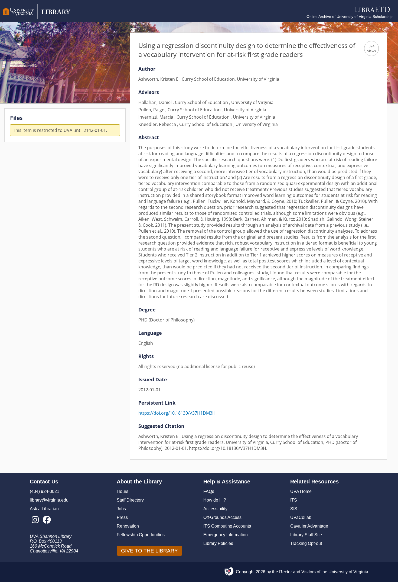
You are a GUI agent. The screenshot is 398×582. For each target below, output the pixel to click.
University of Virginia (348, 572)
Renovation (128, 526)
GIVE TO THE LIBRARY (149, 551)
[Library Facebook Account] (46, 520)
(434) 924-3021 (44, 491)
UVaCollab (300, 517)
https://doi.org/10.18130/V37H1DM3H (177, 413)
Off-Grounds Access (222, 517)
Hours (122, 491)
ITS (293, 500)
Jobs (121, 508)
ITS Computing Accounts (227, 526)
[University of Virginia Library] (36, 17)
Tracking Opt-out (306, 543)
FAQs (208, 491)
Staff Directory (130, 500)
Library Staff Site (306, 534)
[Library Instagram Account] (35, 520)
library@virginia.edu (49, 500)
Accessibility (215, 508)
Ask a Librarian (44, 508)
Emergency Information (225, 534)
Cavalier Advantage (309, 526)
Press (122, 517)
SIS (293, 508)
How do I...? (214, 500)
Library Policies (218, 543)
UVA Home (301, 491)
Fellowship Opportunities (141, 534)
